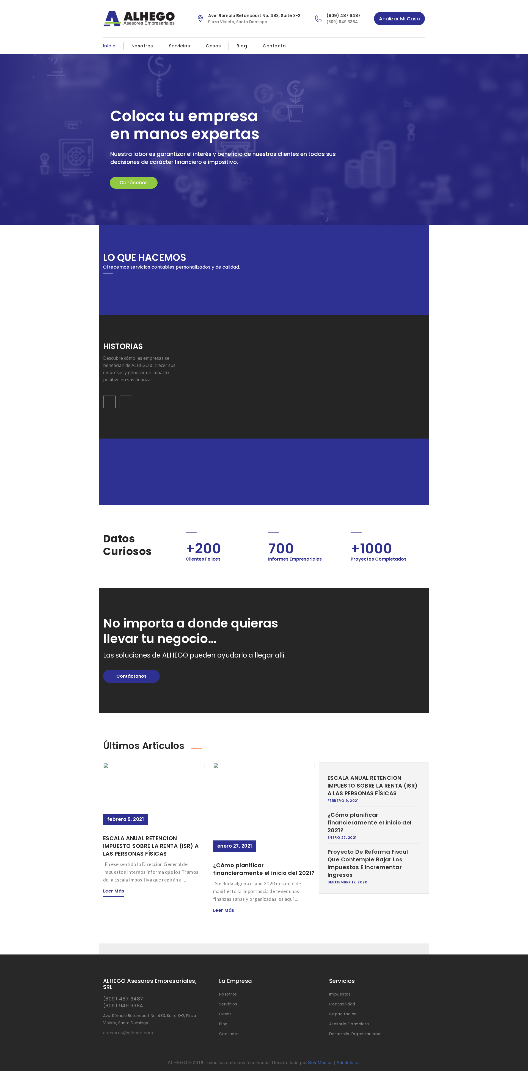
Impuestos (340, 994)
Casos (213, 46)
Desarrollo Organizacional (355, 1034)
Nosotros (142, 46)
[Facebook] (411, 46)
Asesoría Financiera (349, 1024)
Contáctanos (131, 676)
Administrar (348, 1062)
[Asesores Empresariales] (145, 18)
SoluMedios (320, 1062)
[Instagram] (422, 46)
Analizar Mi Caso (399, 18)
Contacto (274, 46)
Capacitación (343, 1014)
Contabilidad (342, 1004)
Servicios (179, 46)
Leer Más (113, 891)
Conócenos (134, 182)
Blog (242, 46)
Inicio (109, 46)
